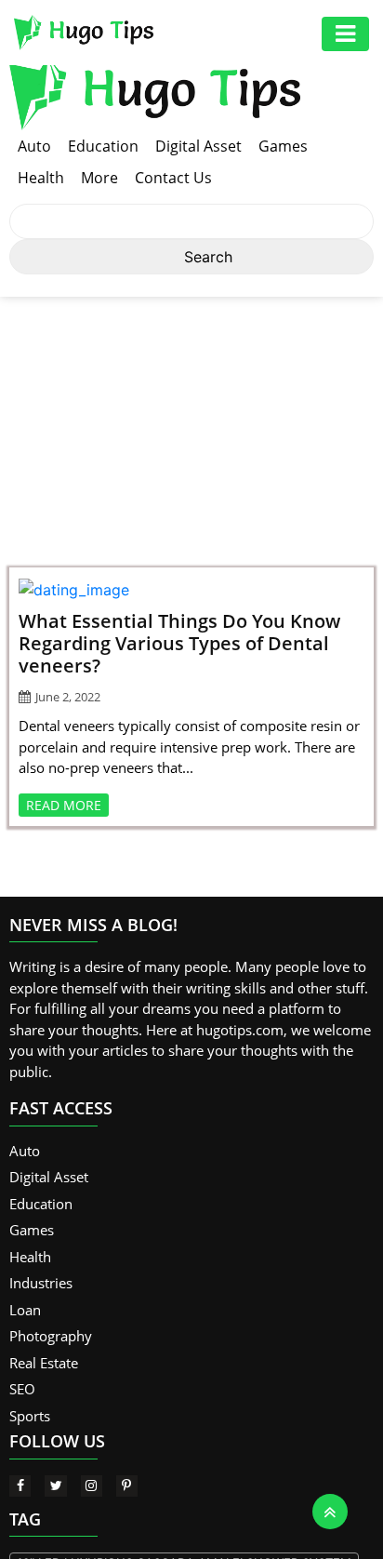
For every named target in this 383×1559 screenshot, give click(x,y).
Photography (50, 1335)
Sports (29, 1415)
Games (283, 146)
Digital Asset (198, 146)
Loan (25, 1309)
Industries (41, 1282)
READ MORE (63, 805)
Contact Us (173, 177)
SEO (22, 1388)
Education (103, 146)
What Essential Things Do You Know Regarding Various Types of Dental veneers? (179, 643)
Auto (34, 146)
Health (41, 177)
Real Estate (43, 1362)
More (99, 177)
